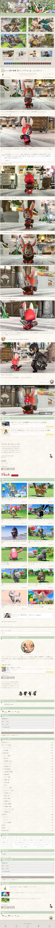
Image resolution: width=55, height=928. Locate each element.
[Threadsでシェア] (26, 444)
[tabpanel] (8, 56)
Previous (1, 56)
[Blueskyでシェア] (23, 444)
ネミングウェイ (41, 111)
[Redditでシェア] (29, 444)
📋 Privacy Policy (27, 923)
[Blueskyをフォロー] (5, 469)
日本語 (17, 711)
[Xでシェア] (21, 444)
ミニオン (4, 460)
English (5, 711)
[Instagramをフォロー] (11, 469)
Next (54, 56)
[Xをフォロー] (2, 469)
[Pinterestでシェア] (31, 444)
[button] (52, 633)
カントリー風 (5, 463)
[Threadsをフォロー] (8, 469)
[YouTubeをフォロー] (13, 469)
